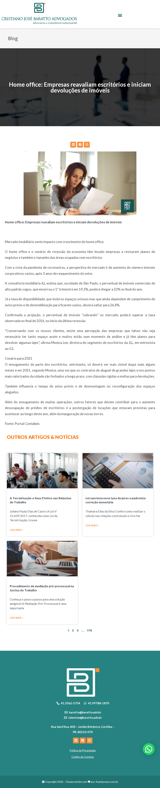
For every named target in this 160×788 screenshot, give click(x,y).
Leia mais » (16, 530)
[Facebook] (80, 145)
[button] (120, 15)
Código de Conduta (82, 756)
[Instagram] (87, 145)
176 (89, 630)
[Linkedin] (73, 145)
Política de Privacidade (83, 750)
